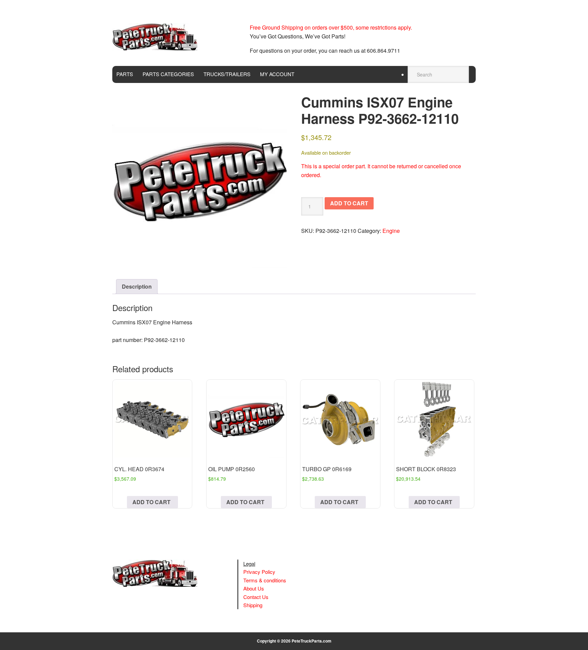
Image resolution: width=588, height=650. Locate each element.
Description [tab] (137, 286)
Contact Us (255, 596)
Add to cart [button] (151, 502)
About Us (253, 588)
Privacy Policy (259, 571)
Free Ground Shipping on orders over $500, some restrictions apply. (331, 27)
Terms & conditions (264, 580)
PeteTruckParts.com (311, 641)
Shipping (252, 605)
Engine (391, 231)
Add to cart (349, 203)
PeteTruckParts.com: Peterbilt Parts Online (158, 36)
